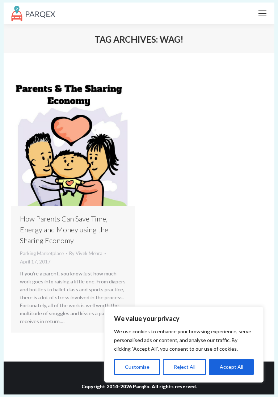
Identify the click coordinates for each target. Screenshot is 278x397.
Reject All (184, 367)
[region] (184, 345)
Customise (137, 367)
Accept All (231, 367)
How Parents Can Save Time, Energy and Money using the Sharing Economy (64, 229)
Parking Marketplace (42, 253)
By (85, 253)
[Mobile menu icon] (262, 13)
